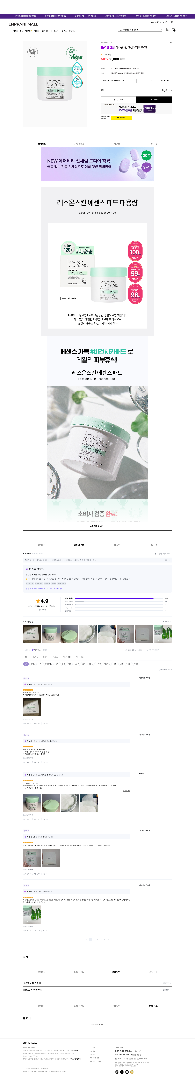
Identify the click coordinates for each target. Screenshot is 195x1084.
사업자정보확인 (74, 1050)
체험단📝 (28, 31)
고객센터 (165, 22)
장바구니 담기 (118, 100)
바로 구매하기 (154, 100)
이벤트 (36, 31)
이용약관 (92, 1054)
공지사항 (92, 1048)
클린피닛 (72, 31)
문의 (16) (153, 144)
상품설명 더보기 (96, 526)
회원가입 (159, 22)
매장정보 (92, 1051)
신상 (21, 31)
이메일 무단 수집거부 (95, 1061)
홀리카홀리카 (47, 31)
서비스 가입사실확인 (75, 1059)
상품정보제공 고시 (96, 983)
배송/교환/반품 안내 (96, 989)
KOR (171, 22)
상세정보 (42, 144)
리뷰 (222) (79, 144)
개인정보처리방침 (94, 1058)
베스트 (15, 31)
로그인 (152, 22)
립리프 (64, 31)
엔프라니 (57, 31)
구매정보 (116, 144)
